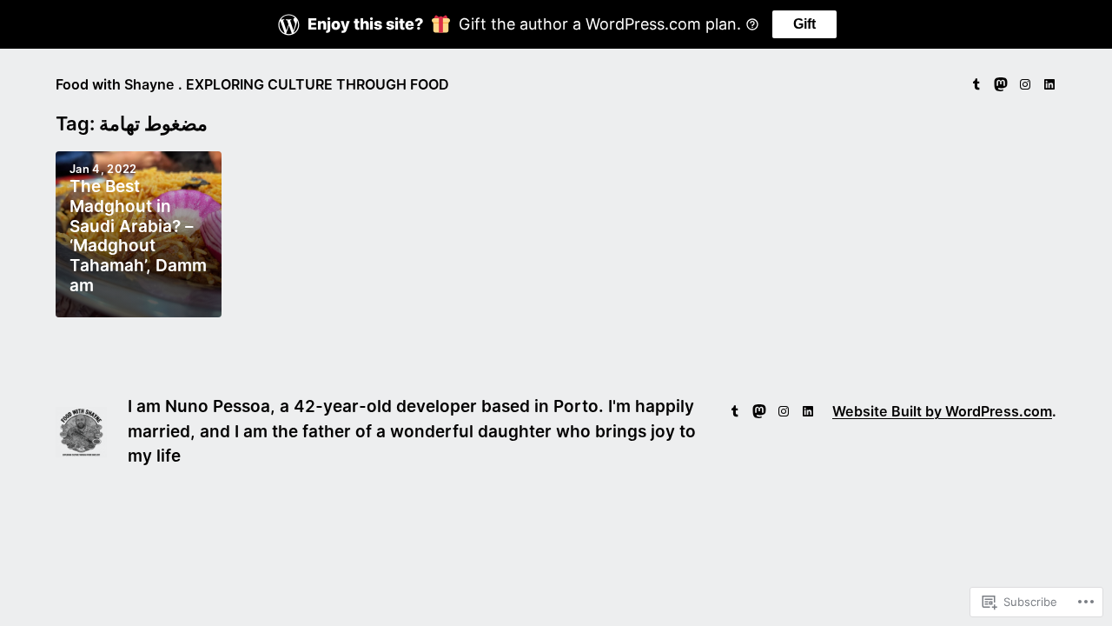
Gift (804, 24)
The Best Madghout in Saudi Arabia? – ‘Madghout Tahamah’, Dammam (138, 236)
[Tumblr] (976, 84)
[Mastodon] (1001, 84)
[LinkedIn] (1049, 84)
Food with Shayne (115, 84)
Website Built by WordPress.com (942, 411)
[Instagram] (1025, 84)
